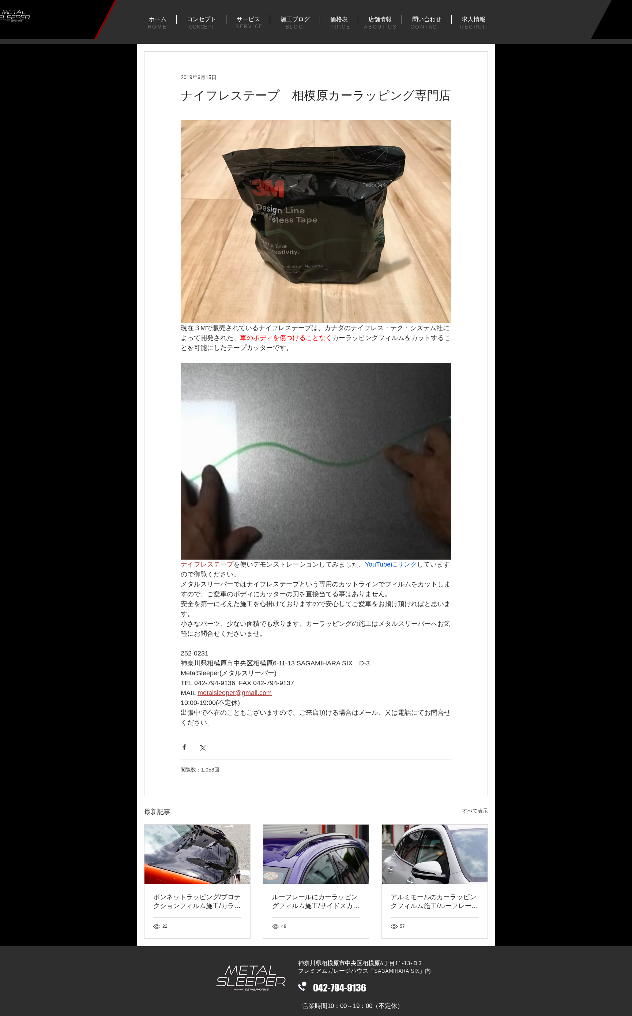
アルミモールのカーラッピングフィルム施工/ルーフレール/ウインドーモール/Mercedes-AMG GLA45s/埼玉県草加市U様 (433, 901)
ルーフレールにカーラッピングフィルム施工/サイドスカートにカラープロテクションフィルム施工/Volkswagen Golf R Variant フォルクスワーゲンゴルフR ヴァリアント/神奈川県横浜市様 (316, 901)
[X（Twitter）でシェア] (202, 747)
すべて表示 (475, 811)
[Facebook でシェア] (184, 747)
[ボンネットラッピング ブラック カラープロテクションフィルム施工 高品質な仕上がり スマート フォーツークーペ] (197, 854)
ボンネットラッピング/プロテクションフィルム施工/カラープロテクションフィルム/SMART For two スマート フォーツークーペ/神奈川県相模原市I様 (197, 901)
